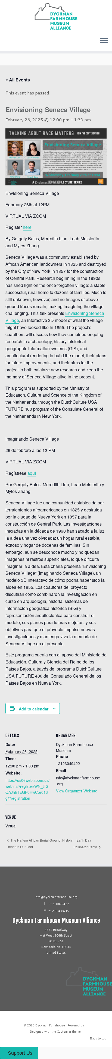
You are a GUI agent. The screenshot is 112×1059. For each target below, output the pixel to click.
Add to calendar (33, 709)
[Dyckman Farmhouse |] (56, 16)
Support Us (20, 1053)
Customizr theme (69, 1031)
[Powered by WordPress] (87, 1024)
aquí (31, 473)
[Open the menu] (104, 41)
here (27, 227)
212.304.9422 (58, 904)
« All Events (17, 80)
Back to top (98, 1038)
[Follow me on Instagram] (4, 42)
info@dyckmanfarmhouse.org (56, 897)
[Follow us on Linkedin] (9, 42)
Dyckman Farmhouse (50, 1025)
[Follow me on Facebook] (6, 42)
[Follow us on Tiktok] (7, 42)
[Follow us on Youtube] (11, 42)
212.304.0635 (58, 911)
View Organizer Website (76, 791)
